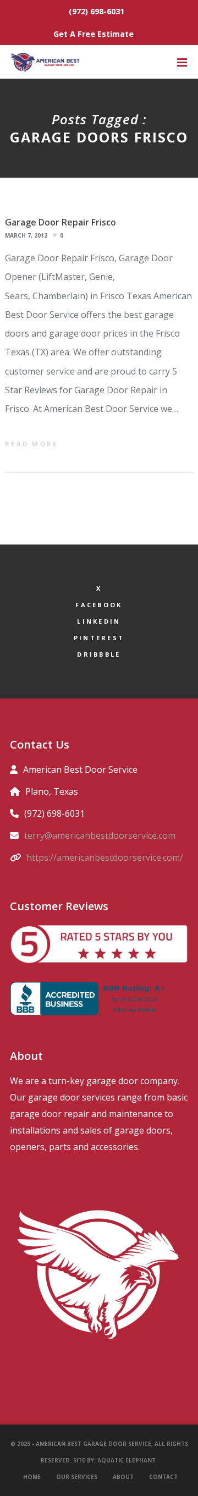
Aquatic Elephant (127, 1460)
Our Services (76, 1477)
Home (32, 1477)
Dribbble (98, 654)
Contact (163, 1477)
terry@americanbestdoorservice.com (99, 835)
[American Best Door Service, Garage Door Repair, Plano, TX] (90, 998)
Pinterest (99, 638)
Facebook (98, 605)
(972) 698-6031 (96, 11)
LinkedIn (98, 621)
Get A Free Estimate (93, 34)
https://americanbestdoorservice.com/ (104, 857)
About (123, 1477)
